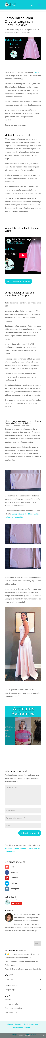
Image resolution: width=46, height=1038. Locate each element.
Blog (31, 29)
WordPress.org (11, 1012)
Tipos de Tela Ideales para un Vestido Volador (23, 969)
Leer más (23, 734)
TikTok (36, 72)
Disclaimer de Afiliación (21, 1027)
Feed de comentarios (13, 1008)
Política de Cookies (31, 1024)
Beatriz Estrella (12, 29)
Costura (16, 33)
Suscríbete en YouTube (18, 281)
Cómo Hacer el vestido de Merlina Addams (23, 727)
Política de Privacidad (13, 1024)
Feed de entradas (12, 1004)
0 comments (25, 33)
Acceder (8, 999)
